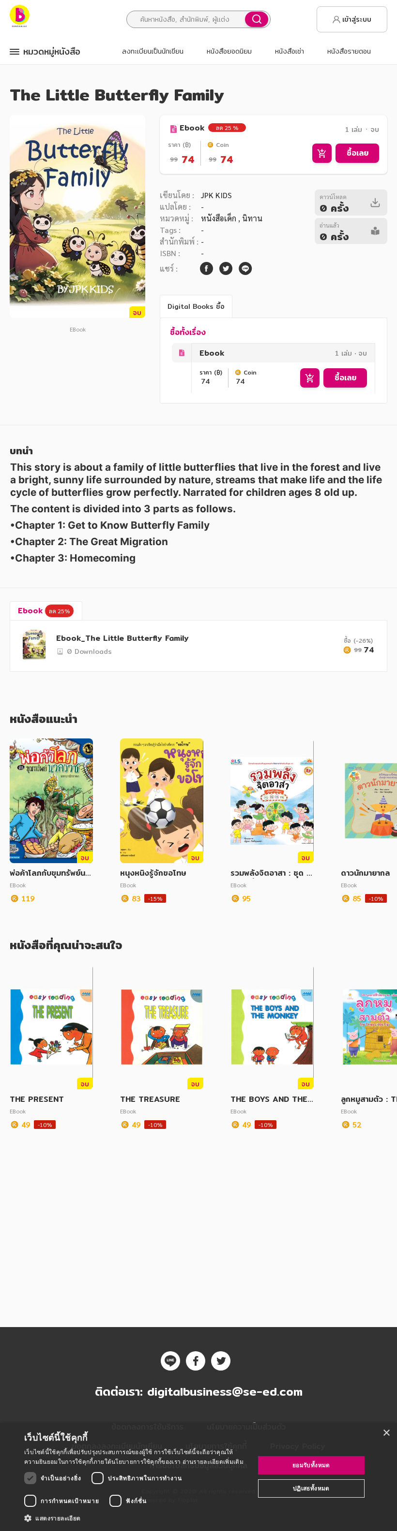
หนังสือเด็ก (219, 218)
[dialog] (198, 1477)
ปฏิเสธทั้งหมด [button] (311, 1488)
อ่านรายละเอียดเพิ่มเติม (213, 1462)
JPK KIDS (216, 195)
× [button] (386, 1433)
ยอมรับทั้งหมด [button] (311, 1465)
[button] (136, 1518)
